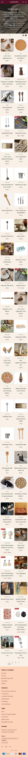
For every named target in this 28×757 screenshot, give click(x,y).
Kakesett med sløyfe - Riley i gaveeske (7, 83)
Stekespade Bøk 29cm (7, 469)
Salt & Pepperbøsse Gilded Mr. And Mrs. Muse (7, 548)
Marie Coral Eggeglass (20, 546)
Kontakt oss (4, 716)
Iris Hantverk (7, 182)
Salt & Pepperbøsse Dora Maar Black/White (21, 627)
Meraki (7, 105)
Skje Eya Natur (20, 285)
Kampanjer (4, 701)
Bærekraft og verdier (7, 678)
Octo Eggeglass (21, 573)
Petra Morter (21, 236)
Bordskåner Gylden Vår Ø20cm (21, 57)
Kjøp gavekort (5, 699)
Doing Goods (7, 79)
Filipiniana (21, 650)
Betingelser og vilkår (7, 722)
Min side (3, 673)
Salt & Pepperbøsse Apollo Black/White (7, 574)
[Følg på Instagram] (6, 746)
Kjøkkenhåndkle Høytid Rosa (7, 626)
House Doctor (7, 130)
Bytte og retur (5, 719)
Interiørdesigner (5, 704)
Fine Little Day (20, 596)
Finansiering (4, 693)
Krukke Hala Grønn (7, 653)
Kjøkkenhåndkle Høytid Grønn (21, 600)
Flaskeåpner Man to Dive (21, 654)
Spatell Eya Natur (20, 133)
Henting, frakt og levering (8, 691)
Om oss (3, 675)
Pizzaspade (7, 337)
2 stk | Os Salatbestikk (7, 261)
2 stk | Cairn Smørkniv (20, 109)
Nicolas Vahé (21, 208)
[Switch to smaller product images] (26, 35)
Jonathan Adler (7, 542)
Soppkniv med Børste (7, 310)
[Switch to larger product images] (23, 35)
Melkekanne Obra (20, 185)
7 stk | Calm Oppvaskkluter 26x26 (20, 419)
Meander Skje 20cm (7, 285)
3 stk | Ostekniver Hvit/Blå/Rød (21, 212)
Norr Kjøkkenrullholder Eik (20, 363)
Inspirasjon (4, 681)
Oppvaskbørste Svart (7, 109)
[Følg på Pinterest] (10, 746)
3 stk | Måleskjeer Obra (21, 158)
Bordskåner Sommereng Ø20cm (7, 391)
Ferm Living (7, 53)
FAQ (2, 711)
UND (21, 53)
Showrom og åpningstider (8, 714)
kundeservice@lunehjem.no (9, 738)
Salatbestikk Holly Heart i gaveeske (20, 521)
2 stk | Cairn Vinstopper (7, 362)
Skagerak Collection (20, 79)
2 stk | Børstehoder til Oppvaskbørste (7, 495)
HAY (21, 257)
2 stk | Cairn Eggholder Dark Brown (21, 311)
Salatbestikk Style (7, 133)
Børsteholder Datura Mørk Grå (20, 469)
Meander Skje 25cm (7, 236)
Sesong (3, 683)
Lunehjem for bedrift (7, 696)
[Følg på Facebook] (2, 746)
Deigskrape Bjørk (20, 337)
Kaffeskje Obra (7, 416)
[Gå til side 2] (18, 662)
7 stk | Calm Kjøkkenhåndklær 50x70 (7, 159)
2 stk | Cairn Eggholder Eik (7, 57)
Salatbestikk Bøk (21, 444)
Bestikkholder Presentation (7, 521)
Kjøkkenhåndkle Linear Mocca (21, 390)
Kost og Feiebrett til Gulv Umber (7, 186)
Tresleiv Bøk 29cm (7, 210)
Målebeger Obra (7, 444)
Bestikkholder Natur (7, 599)
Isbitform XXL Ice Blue (21, 261)
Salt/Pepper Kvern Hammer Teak (20, 83)
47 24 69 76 (4, 742)
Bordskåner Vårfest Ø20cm (21, 495)
